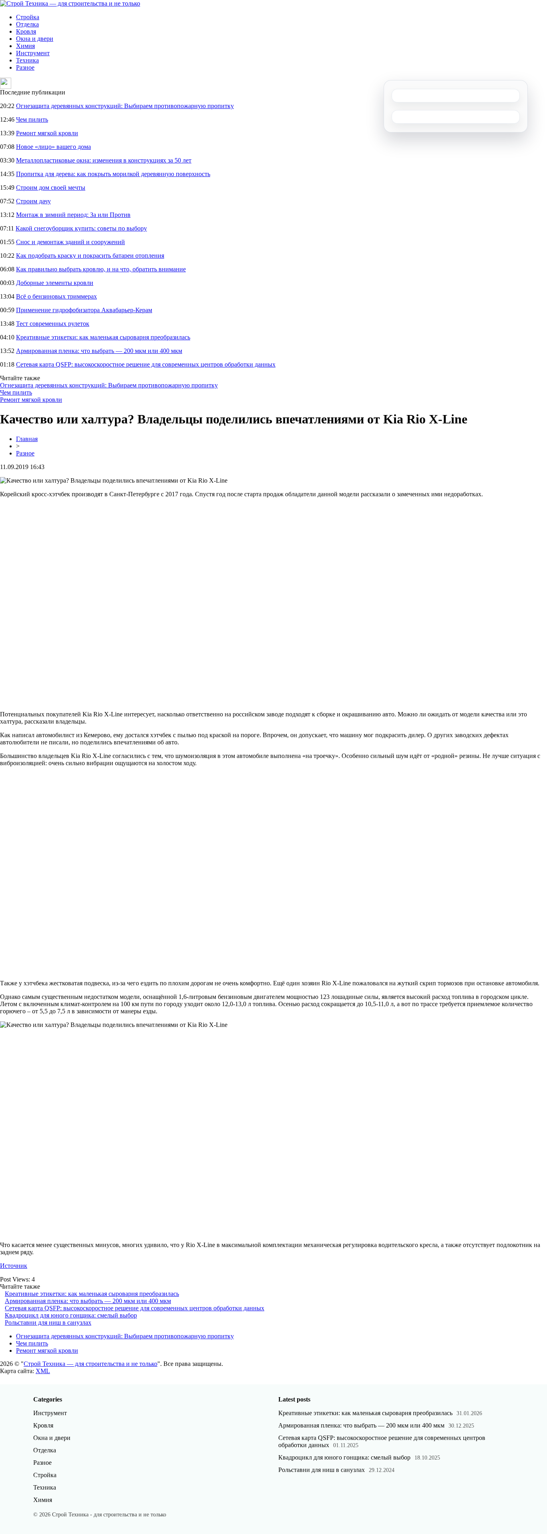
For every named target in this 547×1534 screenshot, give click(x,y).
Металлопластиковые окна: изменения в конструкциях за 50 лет (103, 160)
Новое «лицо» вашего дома (53, 146)
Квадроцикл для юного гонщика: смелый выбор (71, 1315)
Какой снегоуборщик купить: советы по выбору (81, 228)
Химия (25, 45)
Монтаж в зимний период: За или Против (73, 214)
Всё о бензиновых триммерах (56, 296)
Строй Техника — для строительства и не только (90, 1363)
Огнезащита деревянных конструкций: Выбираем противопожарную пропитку (125, 105)
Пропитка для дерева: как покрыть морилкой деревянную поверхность (113, 173)
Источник (13, 1265)
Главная (27, 438)
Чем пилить (32, 119)
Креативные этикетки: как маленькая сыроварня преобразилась (103, 337)
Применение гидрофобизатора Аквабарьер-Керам (84, 310)
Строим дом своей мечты (50, 187)
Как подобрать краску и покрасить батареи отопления (90, 255)
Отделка (27, 24)
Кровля (26, 31)
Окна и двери (34, 38)
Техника (27, 60)
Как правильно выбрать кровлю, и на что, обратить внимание (101, 269)
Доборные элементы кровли (54, 282)
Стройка (27, 17)
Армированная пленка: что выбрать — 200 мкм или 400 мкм (99, 350)
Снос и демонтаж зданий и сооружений (70, 242)
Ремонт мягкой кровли (47, 133)
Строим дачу (33, 201)
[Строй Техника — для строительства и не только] (70, 3)
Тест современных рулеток (52, 323)
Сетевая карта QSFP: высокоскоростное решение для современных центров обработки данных (146, 364)
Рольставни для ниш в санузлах (48, 1322)
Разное (25, 67)
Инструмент (33, 53)
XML (43, 1371)
